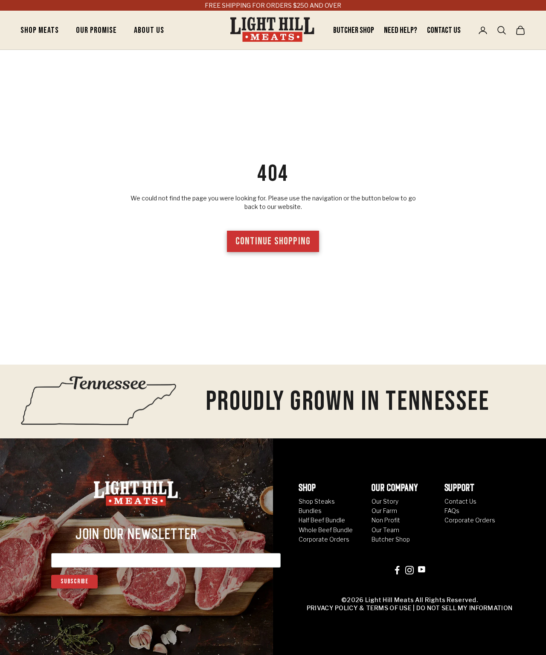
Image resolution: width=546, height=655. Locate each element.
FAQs (451, 510)
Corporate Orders (324, 539)
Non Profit (386, 520)
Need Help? (401, 30)
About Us (149, 30)
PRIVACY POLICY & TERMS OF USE (359, 608)
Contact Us (444, 30)
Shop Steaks (317, 501)
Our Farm (384, 510)
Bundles (310, 510)
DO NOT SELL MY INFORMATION (464, 608)
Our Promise (96, 30)
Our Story (385, 501)
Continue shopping (273, 241)
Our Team (385, 529)
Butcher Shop (354, 30)
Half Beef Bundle (322, 520)
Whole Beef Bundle (326, 529)
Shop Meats (39, 30)
